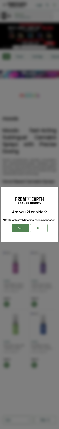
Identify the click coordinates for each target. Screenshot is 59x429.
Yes (20, 228)
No (38, 228)
